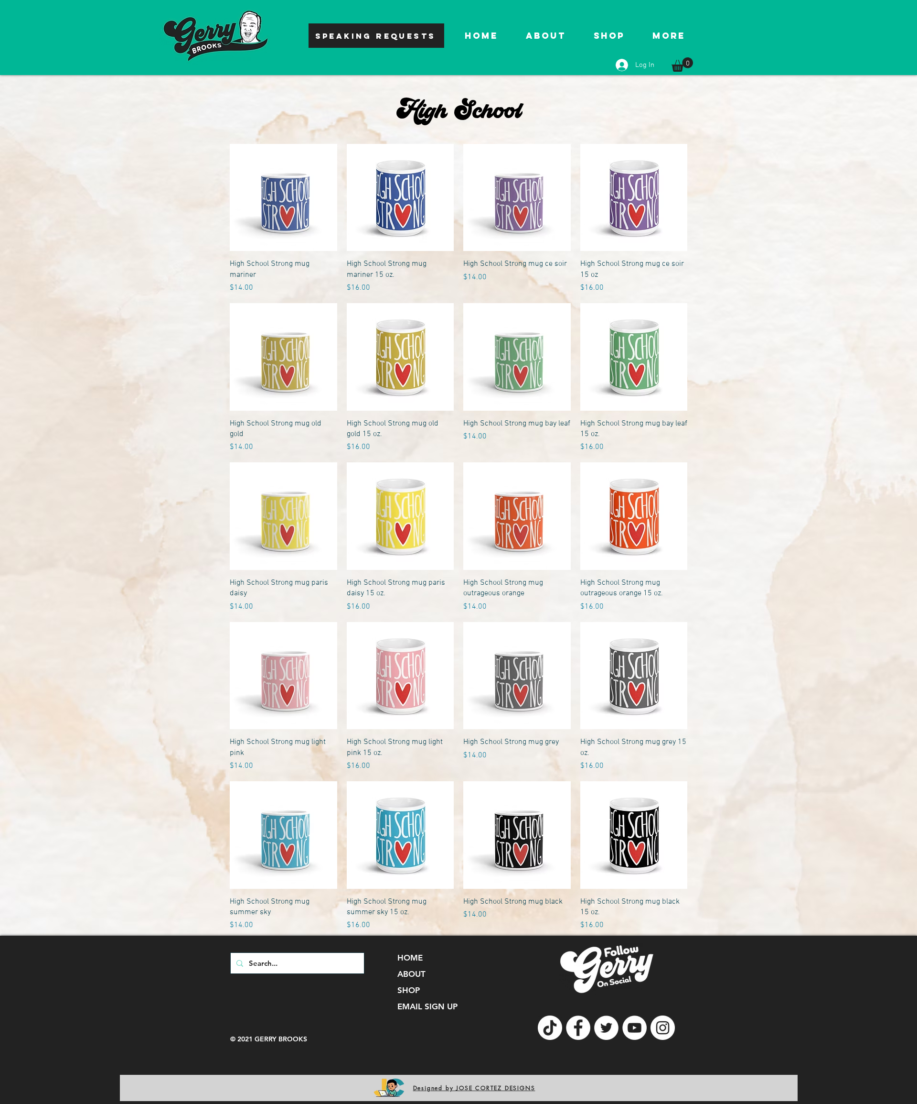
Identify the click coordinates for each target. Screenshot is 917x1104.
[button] (682, 64)
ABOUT (411, 974)
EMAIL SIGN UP (427, 1006)
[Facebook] (578, 1028)
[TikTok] (550, 1028)
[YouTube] (634, 1028)
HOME (410, 957)
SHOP (408, 990)
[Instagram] (662, 1028)
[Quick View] (283, 197)
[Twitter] (606, 1028)
